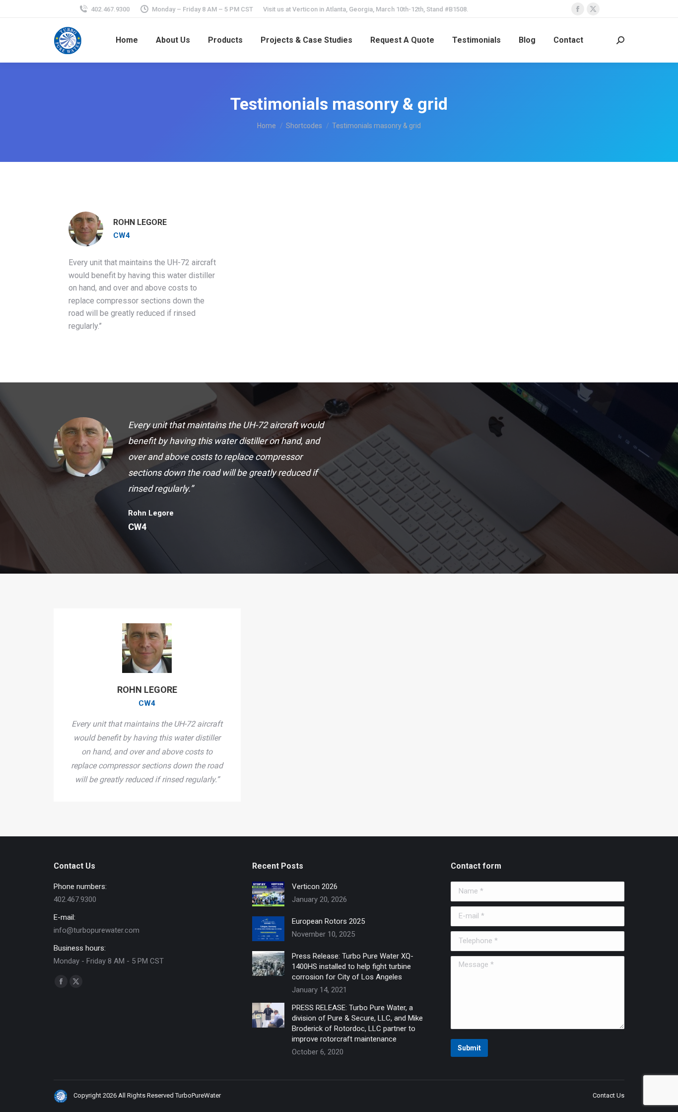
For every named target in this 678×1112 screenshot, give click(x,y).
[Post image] (268, 894)
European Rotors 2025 (328, 921)
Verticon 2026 (315, 886)
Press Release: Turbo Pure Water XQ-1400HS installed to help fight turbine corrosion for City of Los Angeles (352, 966)
